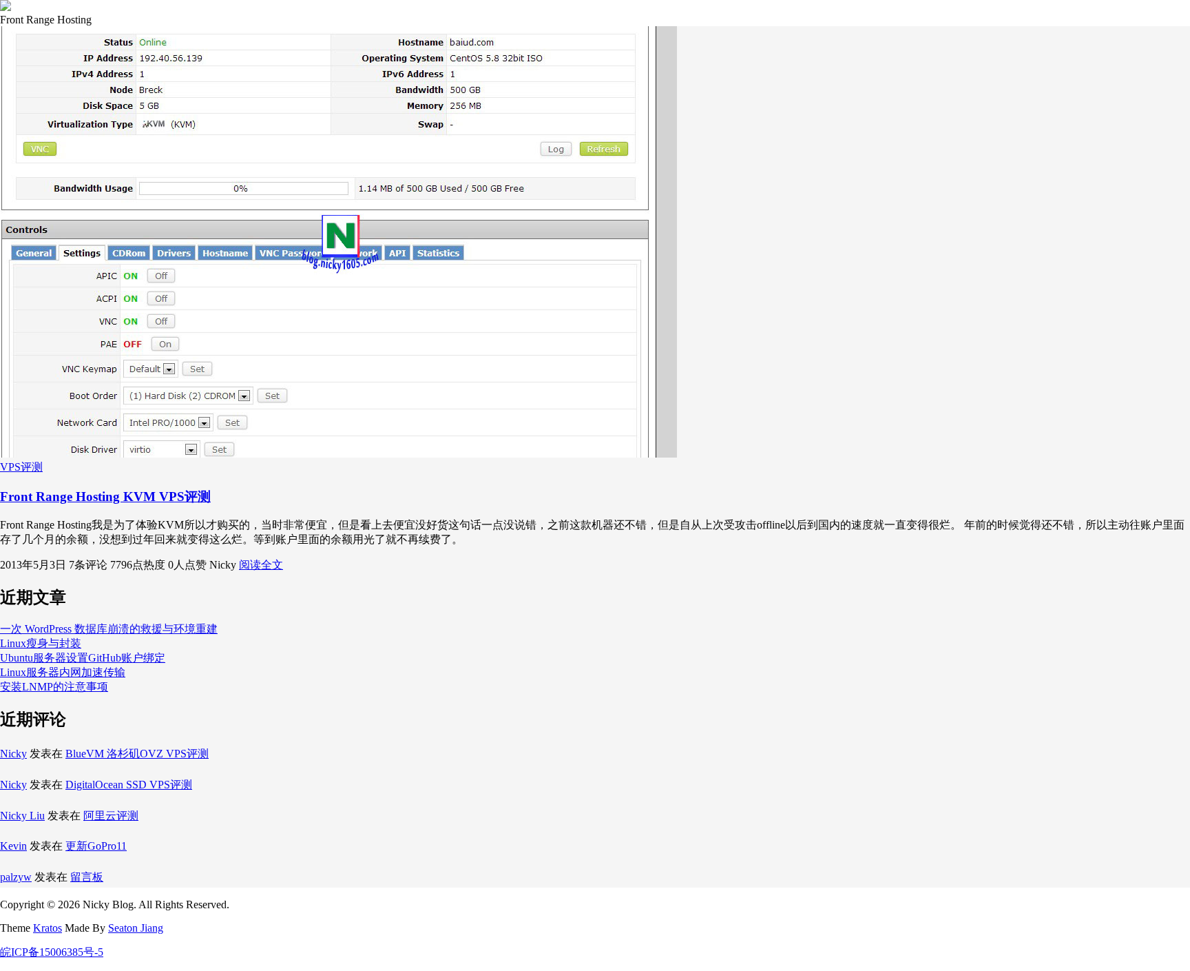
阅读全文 (261, 565)
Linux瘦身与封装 (40, 643)
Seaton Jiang (135, 928)
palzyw (16, 877)
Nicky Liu (22, 815)
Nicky (13, 753)
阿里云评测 (110, 815)
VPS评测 (21, 467)
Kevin (13, 846)
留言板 (86, 877)
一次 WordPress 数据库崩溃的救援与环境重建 (109, 629)
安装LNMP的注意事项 (54, 687)
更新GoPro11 (96, 846)
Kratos (47, 928)
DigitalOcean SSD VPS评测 (128, 784)
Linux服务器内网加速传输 (62, 672)
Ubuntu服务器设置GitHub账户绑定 (82, 658)
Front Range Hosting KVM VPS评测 (105, 496)
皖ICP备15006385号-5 (51, 952)
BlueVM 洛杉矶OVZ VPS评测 (137, 753)
